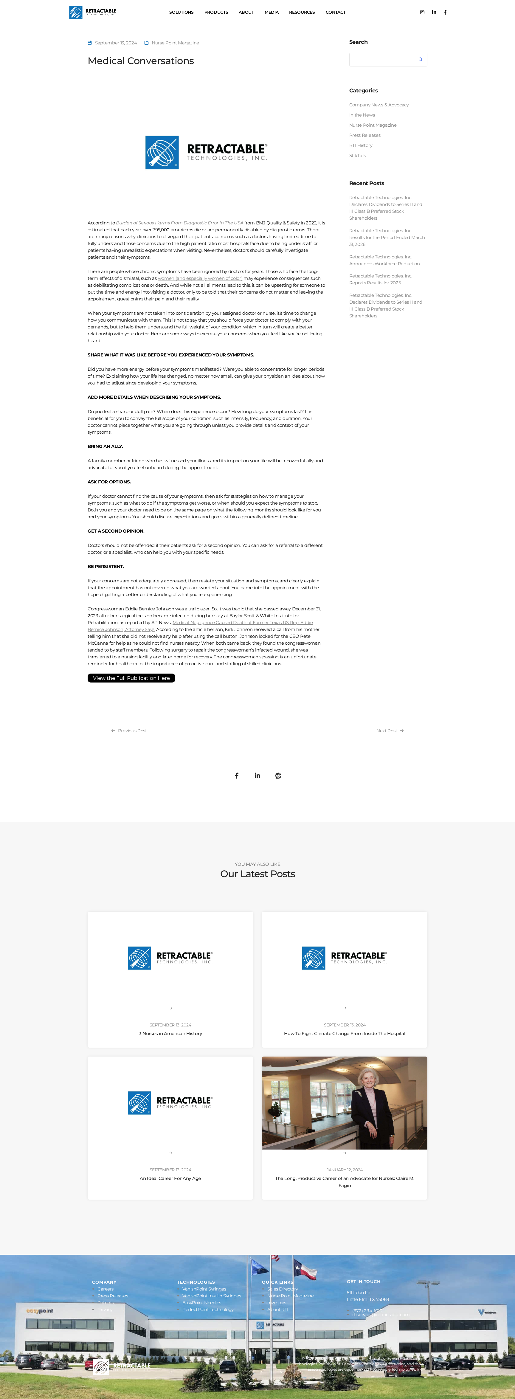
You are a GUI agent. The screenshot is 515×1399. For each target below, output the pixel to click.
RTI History (361, 145)
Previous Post (132, 730)
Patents (105, 1302)
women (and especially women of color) (200, 278)
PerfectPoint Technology (208, 1309)
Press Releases (365, 135)
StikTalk (357, 155)
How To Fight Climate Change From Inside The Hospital (344, 1033)
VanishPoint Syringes (204, 1289)
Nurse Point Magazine (175, 43)
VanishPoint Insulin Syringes (211, 1296)
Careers (105, 1289)
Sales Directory (282, 1289)
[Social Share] (278, 775)
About (246, 12)
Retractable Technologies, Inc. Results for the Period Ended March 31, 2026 (387, 237)
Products (216, 12)
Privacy (105, 1309)
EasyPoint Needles (201, 1302)
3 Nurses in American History (170, 1033)
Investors (276, 1302)
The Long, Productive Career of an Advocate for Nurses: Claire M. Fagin (344, 1181)
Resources (302, 12)
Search (358, 42)
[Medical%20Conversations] (236, 775)
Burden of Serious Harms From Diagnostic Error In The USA (179, 223)
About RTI (277, 1309)
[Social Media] (422, 12)
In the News (362, 115)
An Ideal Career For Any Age (170, 1178)
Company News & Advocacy (379, 105)
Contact (336, 12)
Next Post (386, 730)
